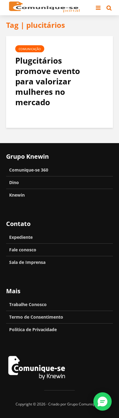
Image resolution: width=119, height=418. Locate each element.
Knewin (17, 195)
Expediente (21, 237)
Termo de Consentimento (36, 317)
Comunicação (30, 49)
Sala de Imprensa (27, 262)
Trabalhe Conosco (28, 304)
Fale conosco (22, 250)
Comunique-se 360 (28, 170)
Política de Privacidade (33, 329)
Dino (14, 182)
